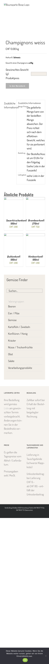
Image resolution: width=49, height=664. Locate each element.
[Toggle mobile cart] (39, 4)
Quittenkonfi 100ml (13, 258)
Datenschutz (29, 510)
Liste (6, 408)
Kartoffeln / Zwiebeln (19, 327)
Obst (10, 354)
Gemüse (12, 320)
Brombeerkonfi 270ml (36, 222)
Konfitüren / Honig (18, 333)
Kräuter (12, 340)
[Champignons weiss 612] (24, 31)
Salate (11, 361)
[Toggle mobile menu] (44, 4)
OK (25, 660)
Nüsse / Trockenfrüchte (20, 347)
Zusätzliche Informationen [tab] (9, 105)
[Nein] (45, 656)
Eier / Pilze (13, 313)
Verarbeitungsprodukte (20, 367)
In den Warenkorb (17, 85)
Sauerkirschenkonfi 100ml (16, 222)
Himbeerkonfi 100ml (35, 258)
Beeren (12, 306)
